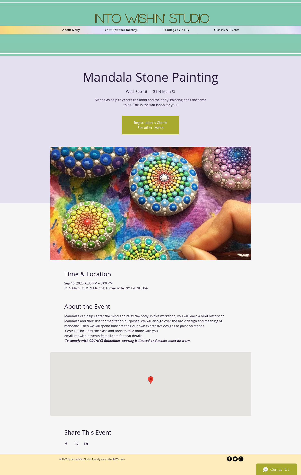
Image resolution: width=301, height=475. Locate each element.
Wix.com (120, 459)
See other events (151, 127)
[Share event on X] (76, 443)
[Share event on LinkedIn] (86, 443)
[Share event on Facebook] (66, 443)
